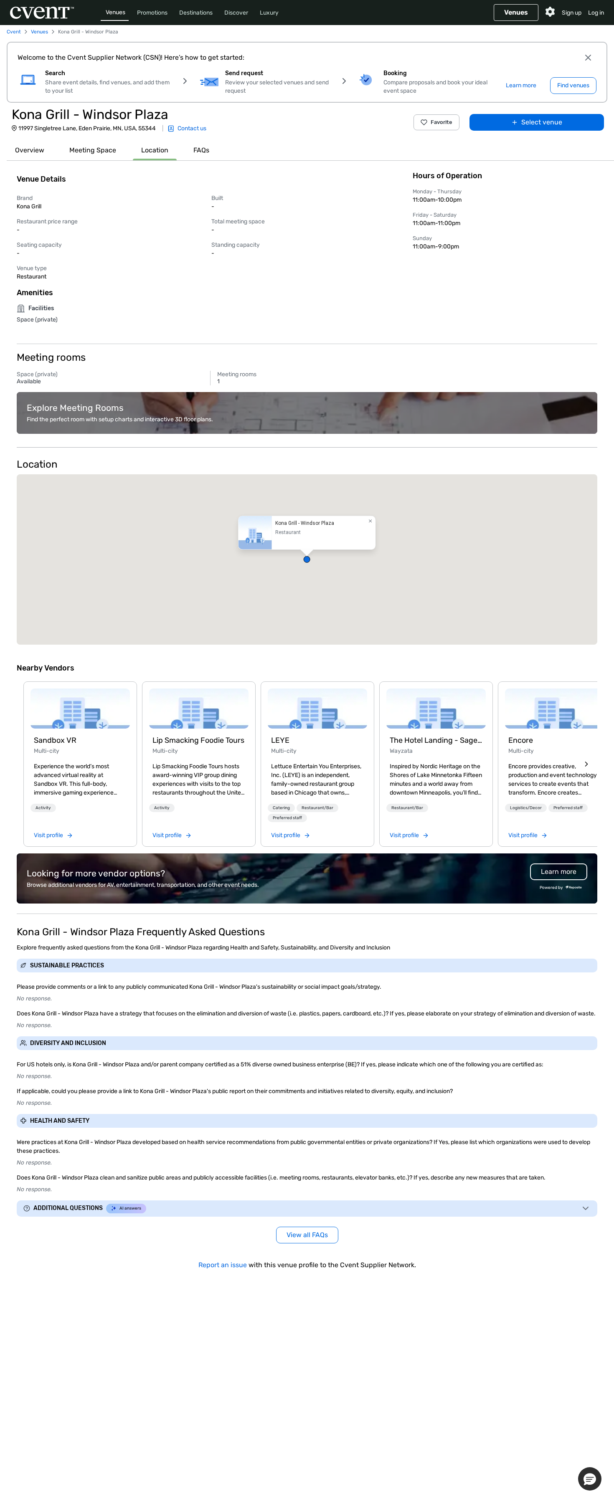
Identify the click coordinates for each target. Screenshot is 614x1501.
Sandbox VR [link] (55, 740)
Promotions (152, 12)
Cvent (14, 32)
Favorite (441, 122)
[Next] (586, 764)
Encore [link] (520, 740)
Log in (596, 12)
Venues (115, 12)
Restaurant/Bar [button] (317, 807)
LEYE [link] (280, 740)
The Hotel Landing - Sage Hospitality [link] (436, 740)
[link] (80, 708)
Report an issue (222, 1265)
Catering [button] (281, 807)
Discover (236, 12)
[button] (307, 559)
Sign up (571, 12)
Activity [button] (43, 807)
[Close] (588, 57)
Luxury (269, 12)
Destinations (196, 12)
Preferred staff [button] (287, 817)
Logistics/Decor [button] (526, 807)
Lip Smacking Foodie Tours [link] (198, 740)
